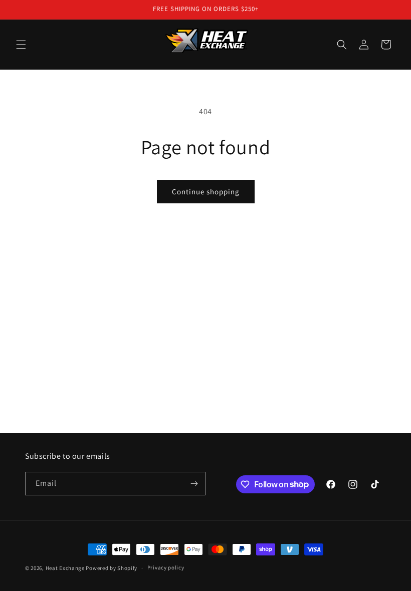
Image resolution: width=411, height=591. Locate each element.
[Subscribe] (194, 483)
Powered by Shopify (111, 567)
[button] (21, 45)
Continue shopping (206, 191)
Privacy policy (165, 567)
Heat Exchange (65, 567)
